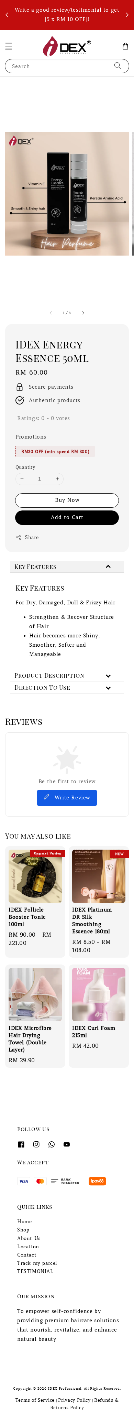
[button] (8, 46)
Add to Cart (67, 517)
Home (24, 1221)
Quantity (25, 467)
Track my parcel (37, 1263)
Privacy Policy (74, 1400)
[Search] (118, 66)
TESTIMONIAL (35, 1271)
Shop (23, 1230)
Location (28, 1246)
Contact (26, 1255)
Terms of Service (35, 1400)
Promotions (30, 437)
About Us (29, 1238)
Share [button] (32, 537)
